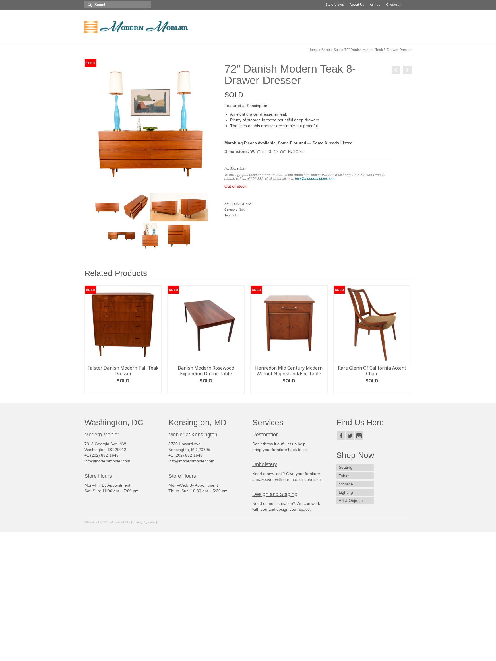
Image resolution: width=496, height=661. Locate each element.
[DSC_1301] (135, 207)
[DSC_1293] (107, 207)
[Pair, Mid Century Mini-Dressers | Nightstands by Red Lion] (396, 70)
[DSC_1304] (150, 124)
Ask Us (374, 5)
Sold (242, 209)
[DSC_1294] (164, 207)
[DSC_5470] (121, 235)
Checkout (392, 5)
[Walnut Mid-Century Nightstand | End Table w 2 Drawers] (407, 70)
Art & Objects (351, 500)
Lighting (346, 492)
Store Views (334, 5)
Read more (123, 389)
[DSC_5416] (150, 235)
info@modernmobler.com (314, 178)
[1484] (178, 235)
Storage (346, 484)
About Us (356, 5)
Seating (345, 467)
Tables (344, 475)
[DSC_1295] (193, 207)
